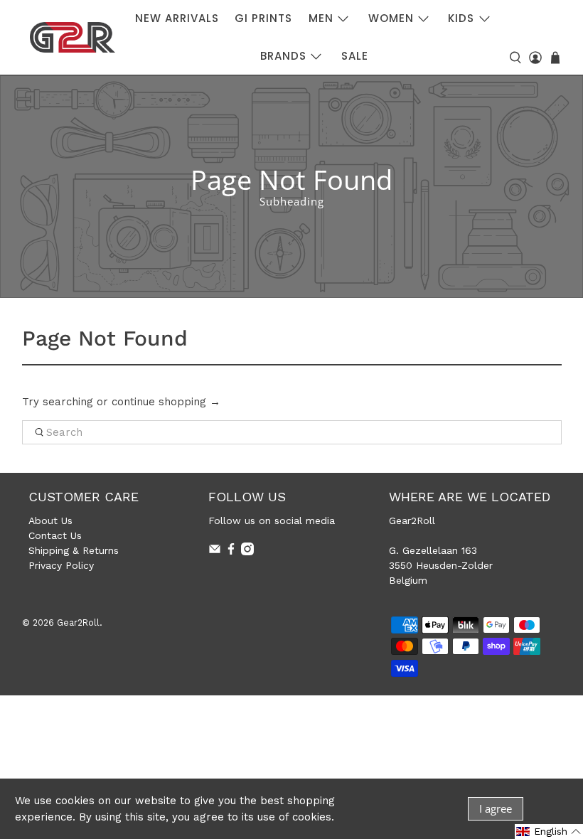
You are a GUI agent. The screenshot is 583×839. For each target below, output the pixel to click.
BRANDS (283, 55)
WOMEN (391, 18)
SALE (354, 55)
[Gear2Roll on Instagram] (247, 551)
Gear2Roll (78, 622)
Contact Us (55, 535)
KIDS (461, 18)
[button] (549, 831)
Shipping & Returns (73, 550)
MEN (321, 18)
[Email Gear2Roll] (214, 551)
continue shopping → (166, 401)
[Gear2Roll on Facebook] (231, 551)
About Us (50, 520)
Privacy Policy (61, 565)
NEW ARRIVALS (177, 18)
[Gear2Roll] (72, 37)
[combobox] (292, 432)
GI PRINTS (263, 18)
